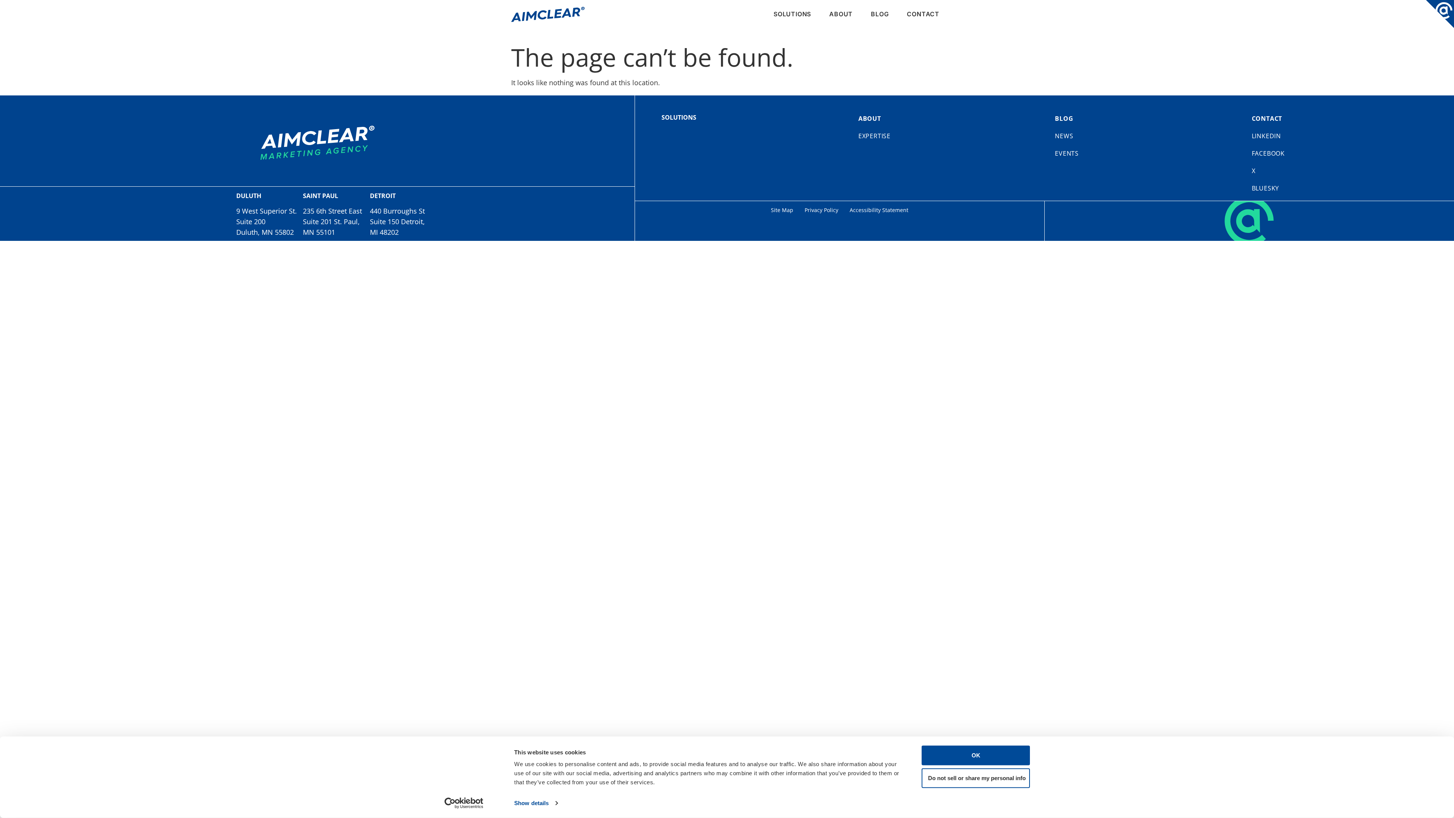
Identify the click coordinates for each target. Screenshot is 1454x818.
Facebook (1268, 153)
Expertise (874, 136)
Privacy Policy (821, 210)
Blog (880, 14)
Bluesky (1265, 188)
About (841, 14)
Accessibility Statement (879, 210)
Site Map (782, 210)
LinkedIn (1266, 136)
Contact (923, 14)
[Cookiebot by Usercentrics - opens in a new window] (464, 803)
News (1064, 136)
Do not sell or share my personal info (977, 777)
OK (976, 755)
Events (1067, 153)
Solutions (792, 14)
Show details (531, 803)
